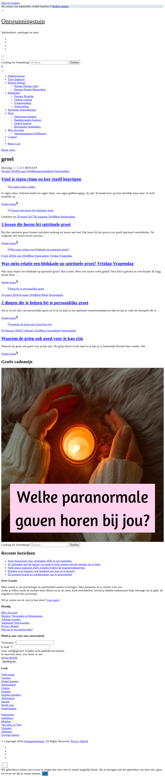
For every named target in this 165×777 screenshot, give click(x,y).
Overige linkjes (10, 735)
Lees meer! (53, 600)
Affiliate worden (11, 619)
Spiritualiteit (62, 171)
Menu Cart (14, 143)
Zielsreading (21, 106)
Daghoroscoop (16, 76)
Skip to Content (10, 3)
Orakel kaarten (22, 123)
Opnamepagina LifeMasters (30, 133)
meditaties (7, 718)
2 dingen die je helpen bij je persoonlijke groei (44, 302)
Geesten (6, 677)
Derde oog (7, 705)
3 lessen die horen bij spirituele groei (36, 224)
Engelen (6, 691)
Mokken (6, 721)
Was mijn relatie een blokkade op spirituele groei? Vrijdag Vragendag (67, 263)
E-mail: (6, 647)
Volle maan (8, 674)
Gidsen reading (23, 99)
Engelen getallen (11, 694)
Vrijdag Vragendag (61, 255)
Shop (11, 113)
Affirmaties (8, 698)
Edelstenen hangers (25, 116)
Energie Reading (24, 96)
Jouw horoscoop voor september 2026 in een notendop (40, 560)
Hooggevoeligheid (43, 171)
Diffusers (6, 731)
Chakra (5, 688)
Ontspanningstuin (23, 21)
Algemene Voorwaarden (15, 622)
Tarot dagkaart (16, 79)
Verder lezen (8, 204)
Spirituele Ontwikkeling (22, 109)
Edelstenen (7, 714)
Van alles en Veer (11, 724)
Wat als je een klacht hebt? (17, 629)
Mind (45, 295)
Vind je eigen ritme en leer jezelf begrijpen (41, 179)
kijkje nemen (60, 6)
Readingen (14, 92)
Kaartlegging (8, 708)
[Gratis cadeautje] (82, 540)
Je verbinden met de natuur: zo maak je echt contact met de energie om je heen (54, 564)
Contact (12, 136)
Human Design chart (26, 86)
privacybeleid (9, 657)
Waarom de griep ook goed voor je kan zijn (42, 338)
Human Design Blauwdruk (29, 89)
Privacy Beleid (10, 626)
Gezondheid (54, 330)
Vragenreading (22, 103)
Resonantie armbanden (27, 126)
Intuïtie (5, 701)
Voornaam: (8, 642)
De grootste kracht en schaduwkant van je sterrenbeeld (40, 574)
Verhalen (6, 728)
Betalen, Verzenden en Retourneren (22, 616)
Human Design (16, 82)
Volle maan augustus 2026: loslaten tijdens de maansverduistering (46, 567)
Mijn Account (16, 130)
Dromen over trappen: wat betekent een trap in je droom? (41, 571)
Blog (57, 216)
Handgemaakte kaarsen (27, 120)
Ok (45, 773)
